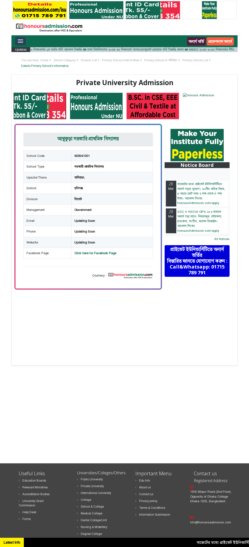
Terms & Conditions (152, 508)
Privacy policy (148, 501)
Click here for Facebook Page (95, 253)
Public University (92, 479)
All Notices (222, 239)
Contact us (146, 494)
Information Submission (154, 515)
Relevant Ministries (35, 487)
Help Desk (29, 512)
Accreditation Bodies (36, 494)
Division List (89, 60)
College (86, 500)
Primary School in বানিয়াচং (160, 60)
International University (96, 493)
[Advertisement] (201, 315)
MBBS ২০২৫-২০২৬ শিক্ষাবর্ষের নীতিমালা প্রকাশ (211, 49)
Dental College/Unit (94, 520)
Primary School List (195, 60)
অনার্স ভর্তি (196, 41)
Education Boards (34, 481)
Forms (26, 519)
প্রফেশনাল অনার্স (220, 41)
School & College (92, 507)
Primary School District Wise (120, 60)
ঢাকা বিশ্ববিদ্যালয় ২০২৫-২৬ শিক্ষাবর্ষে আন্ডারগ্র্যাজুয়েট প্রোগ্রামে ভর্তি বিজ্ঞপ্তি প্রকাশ (129, 49)
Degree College (91, 534)
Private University (92, 486)
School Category (64, 60)
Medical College (91, 513)
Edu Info (144, 481)
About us (145, 487)
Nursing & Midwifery (94, 527)
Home (44, 60)
